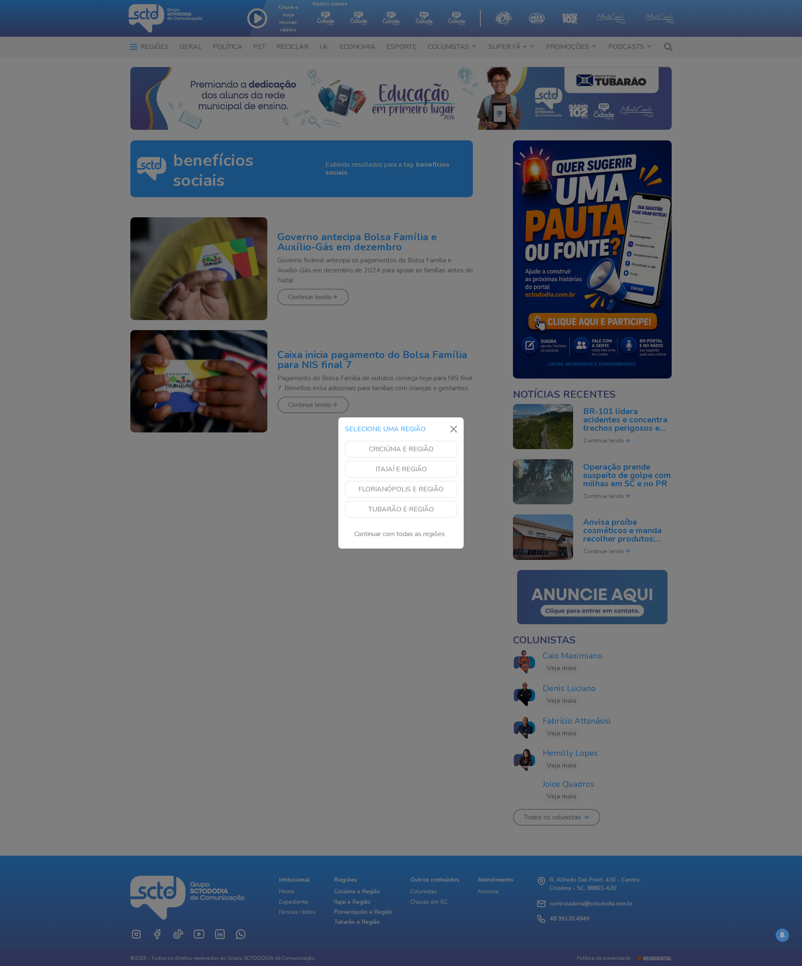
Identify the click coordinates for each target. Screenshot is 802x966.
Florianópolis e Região (401, 489)
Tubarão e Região (401, 509)
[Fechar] (453, 429)
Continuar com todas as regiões (399, 534)
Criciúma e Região (401, 449)
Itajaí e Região (401, 469)
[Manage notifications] (782, 935)
